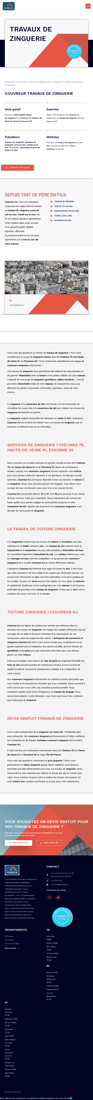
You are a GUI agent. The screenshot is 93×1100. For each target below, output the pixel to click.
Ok (71, 1098)
